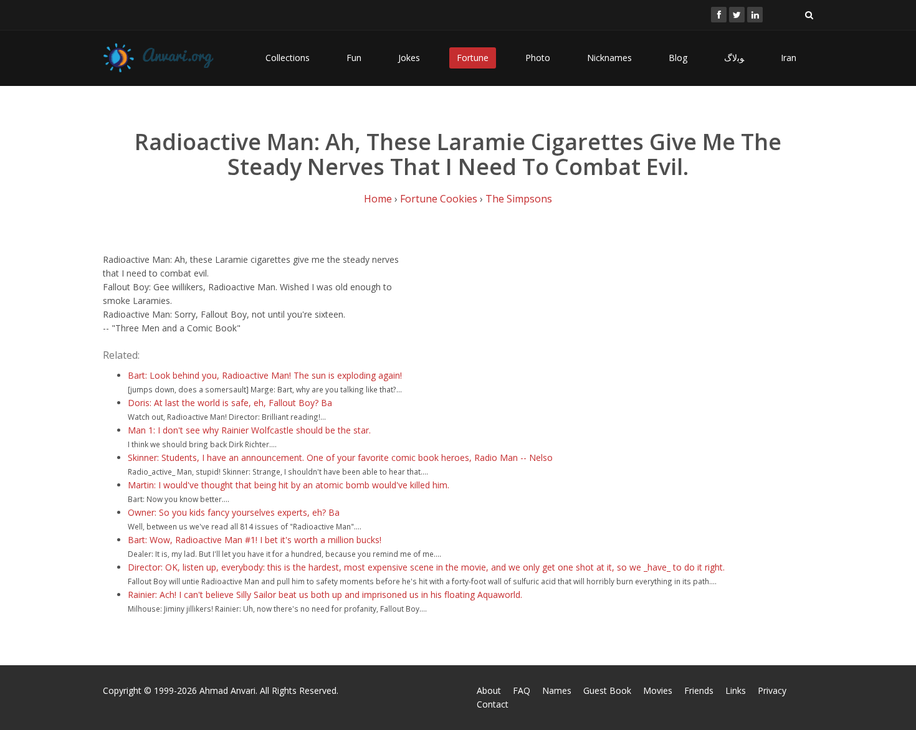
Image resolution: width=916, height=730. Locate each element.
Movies (657, 690)
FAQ (521, 690)
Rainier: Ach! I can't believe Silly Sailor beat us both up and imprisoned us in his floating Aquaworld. (325, 594)
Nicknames (609, 58)
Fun (353, 58)
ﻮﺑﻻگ (734, 58)
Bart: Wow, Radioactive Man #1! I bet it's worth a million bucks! (254, 540)
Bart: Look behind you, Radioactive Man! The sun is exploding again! (265, 375)
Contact (492, 704)
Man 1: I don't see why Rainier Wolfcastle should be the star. (249, 430)
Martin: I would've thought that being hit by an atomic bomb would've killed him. (288, 485)
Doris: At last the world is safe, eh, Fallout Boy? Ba (230, 403)
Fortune (473, 58)
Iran (788, 58)
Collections (287, 58)
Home (378, 199)
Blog (678, 58)
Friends (698, 690)
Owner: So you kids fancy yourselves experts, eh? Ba (234, 512)
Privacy (772, 690)
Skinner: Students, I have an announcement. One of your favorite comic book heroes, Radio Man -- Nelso (340, 457)
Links (735, 690)
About (489, 690)
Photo (537, 58)
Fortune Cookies (438, 199)
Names (556, 690)
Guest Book (607, 690)
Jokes (409, 58)
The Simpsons (518, 199)
